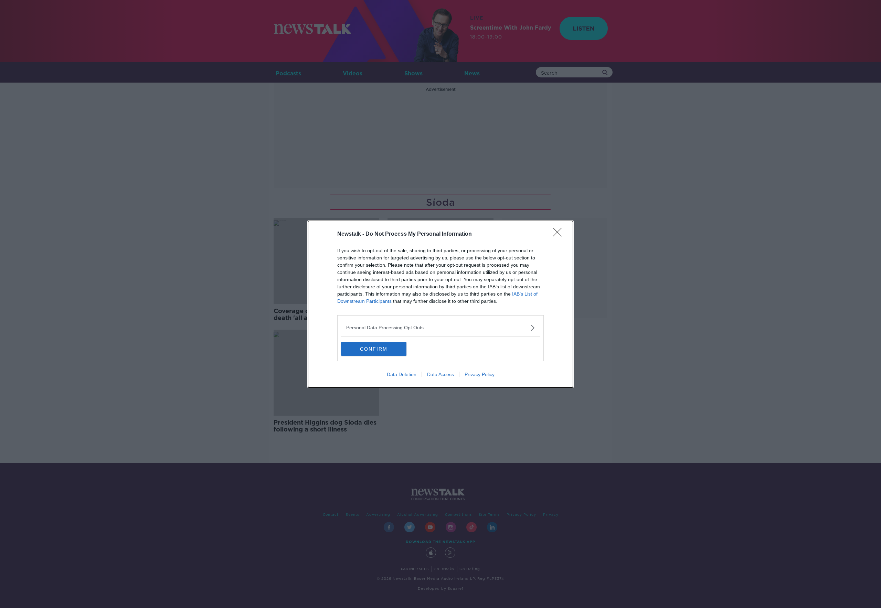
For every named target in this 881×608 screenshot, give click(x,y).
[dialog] (440, 304)
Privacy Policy (480, 374)
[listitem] (440, 327)
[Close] (559, 234)
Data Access (440, 374)
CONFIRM (374, 349)
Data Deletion (401, 374)
